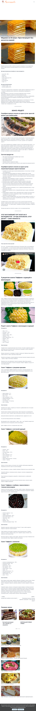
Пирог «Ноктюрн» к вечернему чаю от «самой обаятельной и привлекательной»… (17, 696)
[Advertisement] (18, 10)
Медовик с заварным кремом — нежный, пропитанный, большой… (14, 658)
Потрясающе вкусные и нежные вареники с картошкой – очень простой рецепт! (27, 598)
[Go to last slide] (2, 619)
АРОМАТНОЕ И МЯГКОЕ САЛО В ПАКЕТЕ (9, 597)
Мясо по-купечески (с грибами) (7, 683)
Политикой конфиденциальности (19, 707)
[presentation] (9, 614)
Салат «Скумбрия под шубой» (7, 671)
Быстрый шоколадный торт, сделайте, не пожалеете (8, 624)
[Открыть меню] (34, 2)
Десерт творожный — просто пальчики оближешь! (11, 645)
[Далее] (33, 619)
